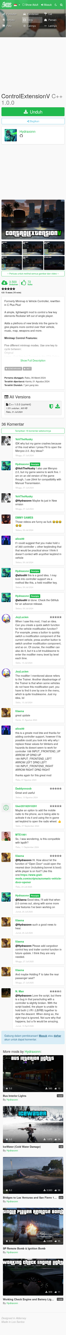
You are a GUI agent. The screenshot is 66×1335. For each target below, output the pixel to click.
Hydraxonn (27, 131)
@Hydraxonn (23, 500)
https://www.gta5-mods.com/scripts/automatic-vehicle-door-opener (38, 878)
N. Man (19, 991)
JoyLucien (22, 617)
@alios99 (21, 575)
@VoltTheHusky (25, 468)
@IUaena (21, 899)
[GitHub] (21, 135)
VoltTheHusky (24, 439)
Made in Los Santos (12, 1322)
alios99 (19, 538)
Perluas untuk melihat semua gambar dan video (33, 273)
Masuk (43, 1035)
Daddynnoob (23, 788)
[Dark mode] (55, 4)
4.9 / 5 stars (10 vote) (11, 292)
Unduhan (13, 284)
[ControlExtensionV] (33, 219)
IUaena (19, 711)
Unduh (35, 111)
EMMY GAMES (24, 517)
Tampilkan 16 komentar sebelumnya (33, 430)
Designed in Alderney (13, 1318)
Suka (30, 284)
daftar (57, 1035)
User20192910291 (26, 806)
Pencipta (35, 464)
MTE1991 (21, 834)
